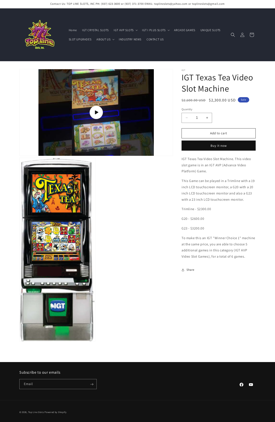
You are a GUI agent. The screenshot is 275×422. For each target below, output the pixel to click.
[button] (125, 30)
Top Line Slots (36, 412)
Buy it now (219, 146)
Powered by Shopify (55, 412)
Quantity (187, 109)
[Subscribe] (91, 384)
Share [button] (190, 270)
